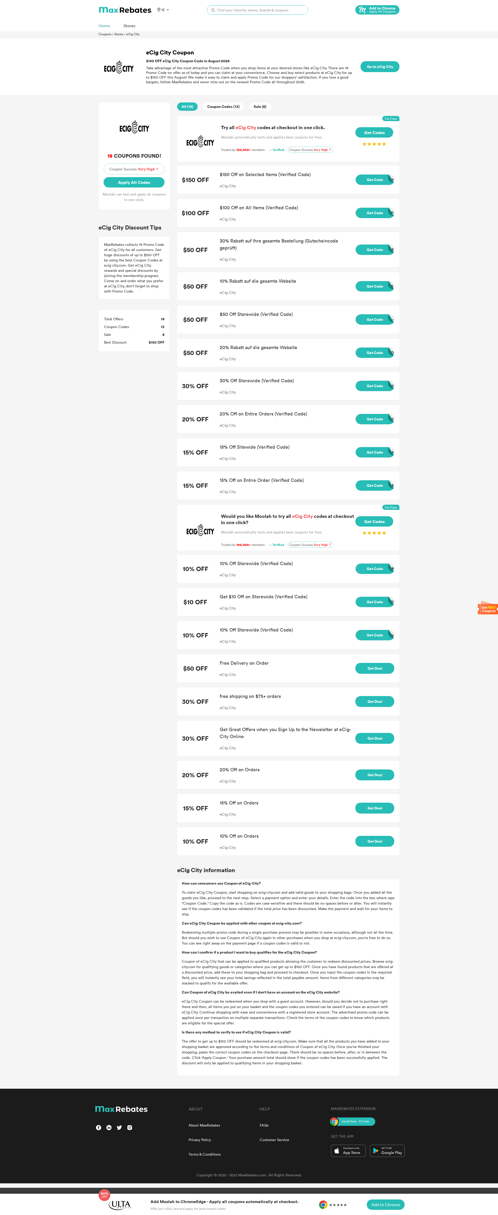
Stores (118, 34)
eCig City (133, 34)
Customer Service (274, 1139)
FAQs (264, 1125)
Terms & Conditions (205, 1154)
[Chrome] (377, 10)
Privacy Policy (200, 1139)
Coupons (105, 34)
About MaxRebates (204, 1125)
